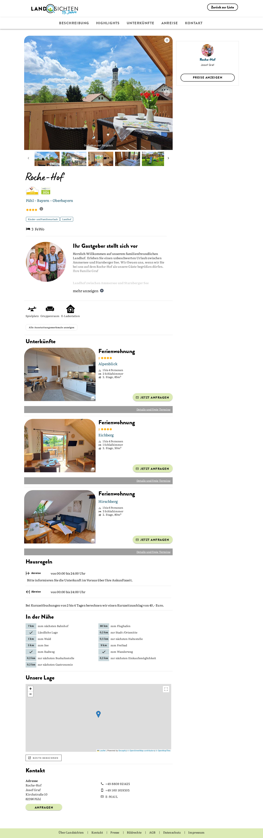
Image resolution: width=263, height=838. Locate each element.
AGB (152, 832)
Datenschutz (172, 832)
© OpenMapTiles (163, 750)
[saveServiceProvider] (167, 40)
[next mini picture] (168, 159)
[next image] (167, 93)
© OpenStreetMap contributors (141, 750)
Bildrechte (134, 832)
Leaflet (102, 750)
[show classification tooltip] (42, 209)
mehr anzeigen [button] (85, 290)
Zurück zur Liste (222, 7)
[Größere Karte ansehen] (166, 689)
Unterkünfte (140, 23)
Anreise (169, 23)
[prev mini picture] (28, 159)
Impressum (196, 832)
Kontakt (194, 23)
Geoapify (122, 750)
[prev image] (30, 93)
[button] (98, 714)
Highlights (108, 23)
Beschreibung (74, 23)
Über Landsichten (71, 832)
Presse (115, 832)
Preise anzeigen (207, 77)
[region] (98, 718)
